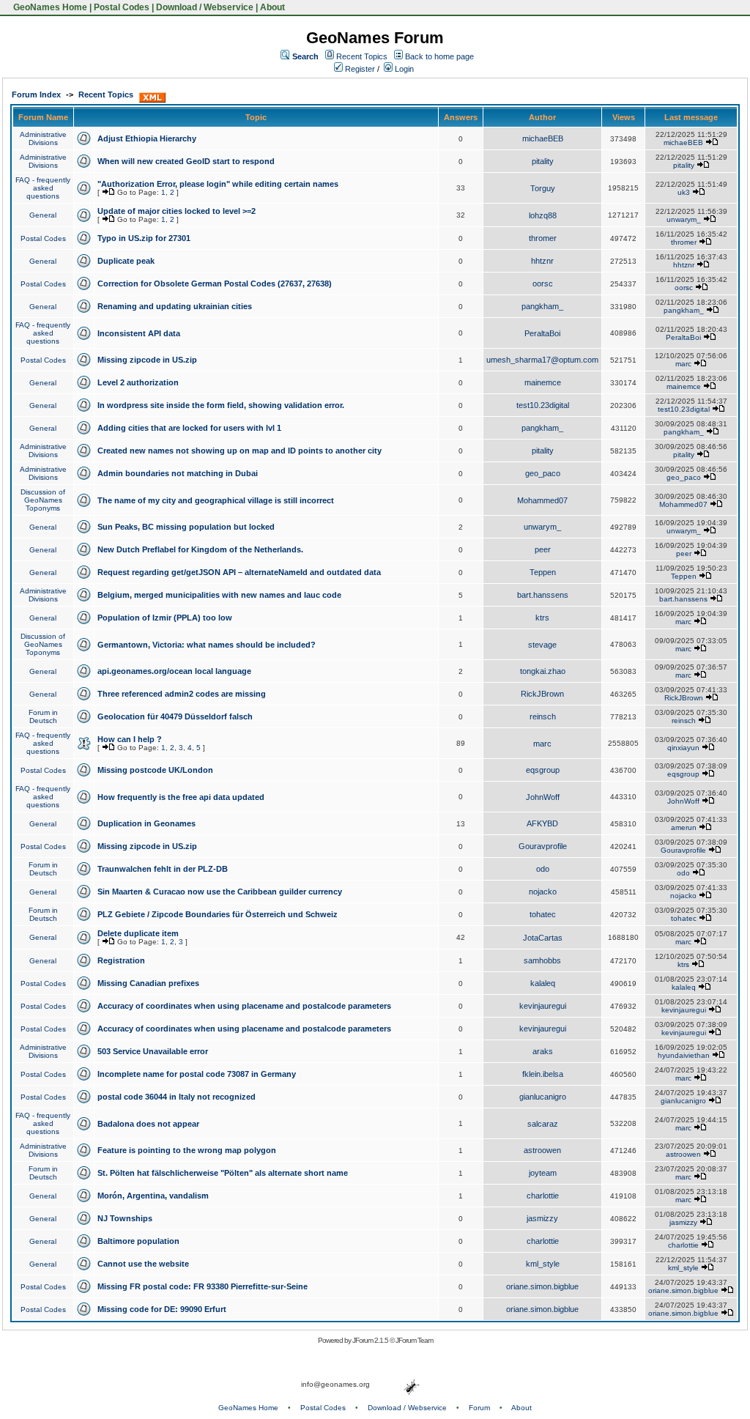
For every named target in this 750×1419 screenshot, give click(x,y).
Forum (479, 1408)
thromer (543, 238)
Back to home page (439, 56)
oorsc (542, 283)
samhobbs (542, 960)
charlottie (543, 1195)
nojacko (543, 891)
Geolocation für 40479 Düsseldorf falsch (175, 716)
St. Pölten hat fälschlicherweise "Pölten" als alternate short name (222, 1172)
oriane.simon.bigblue (542, 1286)
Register (359, 68)
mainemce (542, 382)
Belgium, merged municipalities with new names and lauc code (219, 594)
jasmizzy (542, 1218)
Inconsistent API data (138, 333)
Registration (121, 960)
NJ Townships (124, 1218)
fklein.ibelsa (542, 1074)
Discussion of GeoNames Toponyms (43, 500)
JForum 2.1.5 (371, 1340)
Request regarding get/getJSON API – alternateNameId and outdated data (239, 572)
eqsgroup (543, 770)
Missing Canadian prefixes (148, 983)
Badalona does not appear (148, 1123)
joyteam (543, 1172)
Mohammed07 (542, 500)
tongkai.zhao (542, 671)
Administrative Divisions (43, 138)
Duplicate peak (126, 260)
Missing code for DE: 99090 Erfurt (161, 1309)
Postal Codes (121, 7)
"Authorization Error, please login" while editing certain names (217, 183)
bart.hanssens (542, 594)
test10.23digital (542, 405)
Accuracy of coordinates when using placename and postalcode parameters (244, 1005)
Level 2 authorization (138, 382)
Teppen (543, 572)
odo (542, 868)
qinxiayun (683, 748)
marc (683, 364)
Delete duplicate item (138, 933)
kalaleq (542, 983)
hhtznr (542, 260)
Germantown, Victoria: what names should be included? (206, 644)
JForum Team (414, 1340)
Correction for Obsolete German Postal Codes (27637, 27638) (214, 283)
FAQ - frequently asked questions (42, 188)
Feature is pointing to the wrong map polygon (186, 1150)
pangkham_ (542, 306)
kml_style (543, 1263)
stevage (542, 644)
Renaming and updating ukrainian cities (174, 306)
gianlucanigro (542, 1096)
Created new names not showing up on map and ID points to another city (239, 450)
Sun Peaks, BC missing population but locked (186, 526)
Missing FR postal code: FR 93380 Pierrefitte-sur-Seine (202, 1286)
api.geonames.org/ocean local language (174, 671)
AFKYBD (542, 823)
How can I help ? (129, 739)
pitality (543, 161)
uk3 (683, 192)
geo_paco (542, 473)
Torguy (542, 188)
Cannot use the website (143, 1263)
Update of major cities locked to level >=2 (176, 211)
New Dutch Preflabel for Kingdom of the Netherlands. (200, 549)
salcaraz (542, 1123)
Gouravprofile (543, 846)
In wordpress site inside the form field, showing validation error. (220, 405)
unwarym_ (684, 219)
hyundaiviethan (684, 1055)
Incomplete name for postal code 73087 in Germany (196, 1074)
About (272, 7)
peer (543, 549)
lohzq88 (543, 215)
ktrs (542, 617)
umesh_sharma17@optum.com (542, 359)
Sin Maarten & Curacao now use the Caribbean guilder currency (219, 891)
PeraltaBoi (542, 333)
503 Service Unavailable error (152, 1051)
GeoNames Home (49, 7)
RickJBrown (542, 693)
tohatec (543, 914)
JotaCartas (542, 937)
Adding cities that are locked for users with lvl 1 (189, 427)
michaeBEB (542, 138)
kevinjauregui (542, 1005)
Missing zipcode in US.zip (147, 359)
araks (542, 1051)
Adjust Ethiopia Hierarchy (146, 138)
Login (403, 68)
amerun (684, 827)
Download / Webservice (204, 7)
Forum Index (36, 94)
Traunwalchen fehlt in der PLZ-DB (162, 868)
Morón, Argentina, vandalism (153, 1195)
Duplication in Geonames (146, 823)
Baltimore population (138, 1241)
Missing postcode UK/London (155, 770)
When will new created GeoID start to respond (186, 161)
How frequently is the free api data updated (180, 797)
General (42, 215)
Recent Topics (361, 56)
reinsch (543, 716)
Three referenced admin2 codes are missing (181, 693)
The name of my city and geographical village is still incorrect (215, 500)
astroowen (542, 1150)
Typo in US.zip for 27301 (143, 238)
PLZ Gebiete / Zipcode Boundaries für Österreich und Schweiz (217, 914)
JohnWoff (543, 797)
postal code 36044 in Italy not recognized (176, 1096)
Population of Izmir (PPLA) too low (164, 617)
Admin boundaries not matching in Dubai (177, 473)
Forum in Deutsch (43, 716)
